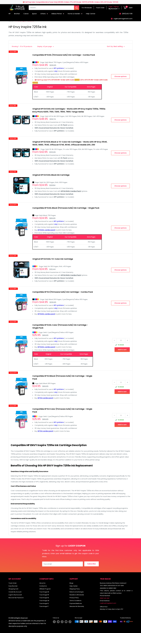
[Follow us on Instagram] (62, 621)
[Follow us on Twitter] (58, 621)
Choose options (120, 76)
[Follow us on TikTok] (70, 621)
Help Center (90, 14)
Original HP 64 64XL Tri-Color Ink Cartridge (52, 259)
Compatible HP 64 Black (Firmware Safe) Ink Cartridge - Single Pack (62, 377)
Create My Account (15, 592)
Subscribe (91, 564)
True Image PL (44, 603)
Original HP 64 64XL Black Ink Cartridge (50, 175)
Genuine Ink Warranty (77, 606)
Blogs (71, 583)
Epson (34, 14)
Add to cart (122, 350)
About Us (42, 583)
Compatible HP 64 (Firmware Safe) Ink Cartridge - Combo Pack (62, 292)
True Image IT (44, 606)
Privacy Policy (74, 598)
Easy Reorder (13, 586)
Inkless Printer (57, 14)
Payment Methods (76, 603)
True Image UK (44, 601)
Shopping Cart (13, 589)
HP (10, 14)
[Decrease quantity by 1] (114, 340)
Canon (26, 14)
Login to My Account (15, 595)
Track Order (13, 583)
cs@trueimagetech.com (123, 18)
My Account (113, 9)
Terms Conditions (75, 601)
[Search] (76, 7)
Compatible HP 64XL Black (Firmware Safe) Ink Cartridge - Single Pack (65, 208)
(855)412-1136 (127, 14)
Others (43, 14)
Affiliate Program (45, 589)
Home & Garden (74, 14)
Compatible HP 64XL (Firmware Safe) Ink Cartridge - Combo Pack (63, 55)
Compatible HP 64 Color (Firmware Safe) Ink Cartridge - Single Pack (62, 410)
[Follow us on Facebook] (54, 621)
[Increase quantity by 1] (127, 340)
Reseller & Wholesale (77, 595)
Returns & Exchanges (77, 592)
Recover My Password (16, 598)
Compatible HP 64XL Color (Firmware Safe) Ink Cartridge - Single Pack (60, 326)
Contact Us (43, 586)
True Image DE (44, 592)
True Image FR (44, 595)
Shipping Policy (75, 589)
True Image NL (44, 598)
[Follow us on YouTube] (66, 621)
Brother (17, 14)
